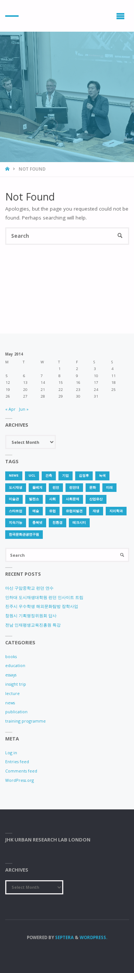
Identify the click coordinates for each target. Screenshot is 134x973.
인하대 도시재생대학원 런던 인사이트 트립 (44, 597)
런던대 (74, 487)
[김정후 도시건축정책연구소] (12, 16)
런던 (55, 487)
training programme (25, 721)
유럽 (52, 511)
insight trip (15, 684)
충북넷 (37, 522)
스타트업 (15, 511)
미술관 (14, 499)
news (14, 475)
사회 (52, 499)
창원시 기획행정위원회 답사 (31, 615)
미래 (109, 487)
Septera (64, 937)
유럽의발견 (74, 511)
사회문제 (72, 499)
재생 (96, 511)
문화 (92, 487)
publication (16, 711)
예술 (35, 511)
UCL (32, 475)
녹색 (102, 475)
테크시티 (79, 522)
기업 (65, 475)
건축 (48, 475)
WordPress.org (19, 780)
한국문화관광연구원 (24, 534)
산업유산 (96, 499)
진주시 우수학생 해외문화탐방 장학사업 (41, 606)
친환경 (57, 522)
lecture (12, 693)
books (11, 656)
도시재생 (15, 487)
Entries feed (17, 761)
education (15, 665)
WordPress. (93, 937)
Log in (11, 752)
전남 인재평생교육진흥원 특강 (33, 625)
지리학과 (116, 511)
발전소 (34, 499)
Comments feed (21, 771)
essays (10, 674)
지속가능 (15, 522)
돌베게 (37, 487)
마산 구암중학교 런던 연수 (29, 588)
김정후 (84, 475)
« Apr (10, 409)
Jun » (24, 409)
